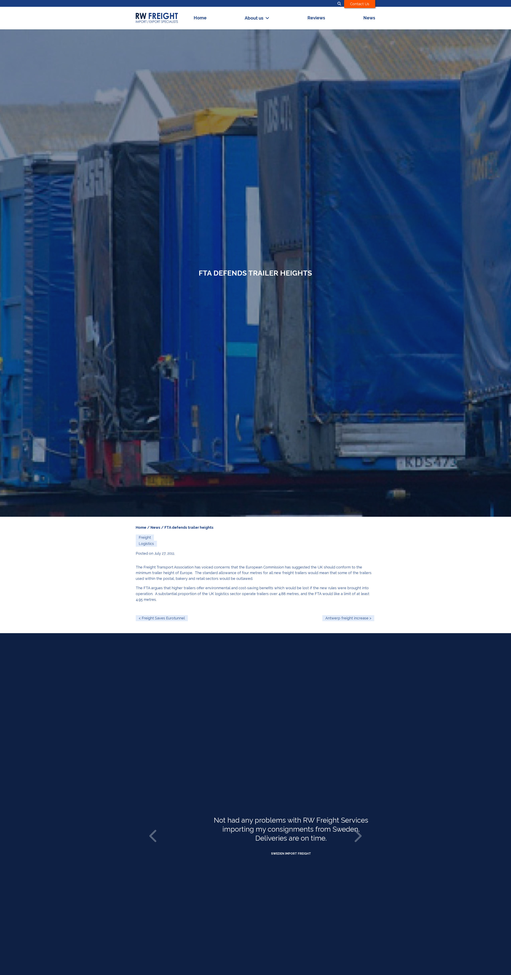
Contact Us (359, 4)
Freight (145, 537)
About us (254, 18)
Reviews (316, 17)
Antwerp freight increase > (348, 618)
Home (200, 17)
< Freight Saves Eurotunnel (162, 618)
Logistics (146, 544)
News (369, 17)
